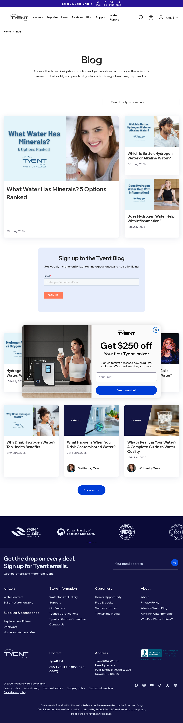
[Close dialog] (156, 330)
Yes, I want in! (126, 390)
